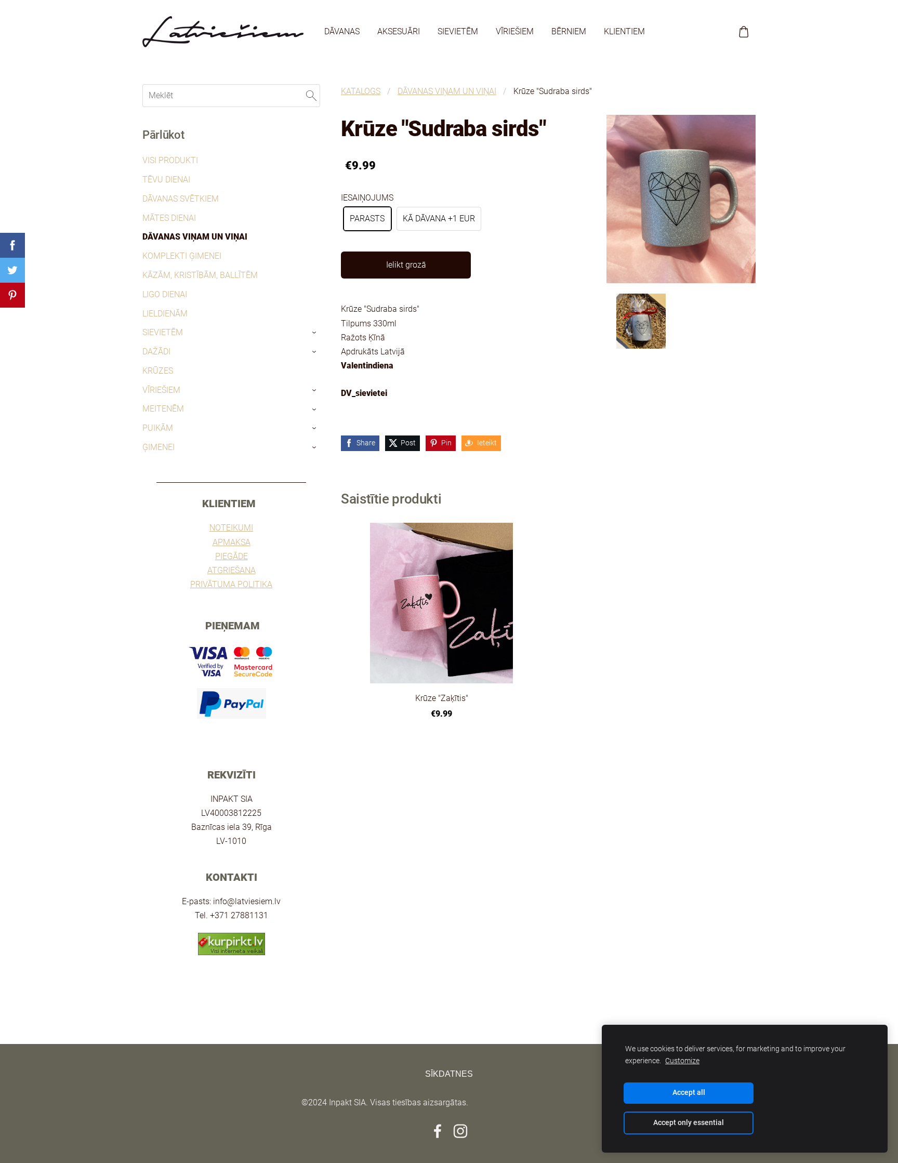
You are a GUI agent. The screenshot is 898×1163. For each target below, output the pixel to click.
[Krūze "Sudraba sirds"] (641, 321)
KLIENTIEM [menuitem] (624, 31)
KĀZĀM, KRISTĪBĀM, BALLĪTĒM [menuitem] (200, 275)
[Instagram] (460, 1131)
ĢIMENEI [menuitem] (158, 447)
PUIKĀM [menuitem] (157, 428)
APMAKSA (231, 542)
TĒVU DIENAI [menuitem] (166, 179)
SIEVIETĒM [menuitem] (458, 31)
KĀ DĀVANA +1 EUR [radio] (439, 218)
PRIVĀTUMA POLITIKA (231, 584)
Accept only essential (688, 1122)
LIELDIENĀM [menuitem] (165, 314)
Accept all (688, 1092)
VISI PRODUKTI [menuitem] (170, 160)
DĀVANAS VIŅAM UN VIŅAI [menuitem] (194, 237)
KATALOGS (360, 91)
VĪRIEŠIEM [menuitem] (515, 31)
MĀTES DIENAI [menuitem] (169, 218)
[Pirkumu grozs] (744, 32)
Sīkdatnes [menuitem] (449, 1073)
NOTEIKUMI (231, 528)
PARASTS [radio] (367, 218)
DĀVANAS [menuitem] (342, 31)
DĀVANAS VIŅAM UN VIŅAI (447, 91)
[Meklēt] (311, 95)
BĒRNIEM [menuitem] (568, 31)
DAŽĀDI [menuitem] (156, 351)
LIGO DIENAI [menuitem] (164, 294)
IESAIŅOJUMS (367, 198)
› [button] (315, 333)
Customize (682, 1060)
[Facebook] (437, 1131)
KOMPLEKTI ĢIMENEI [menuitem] (181, 256)
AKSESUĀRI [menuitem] (398, 31)
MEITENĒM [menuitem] (163, 409)
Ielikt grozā (406, 265)
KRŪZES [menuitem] (157, 371)
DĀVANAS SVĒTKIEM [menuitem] (180, 199)
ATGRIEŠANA (231, 570)
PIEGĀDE (231, 556)
